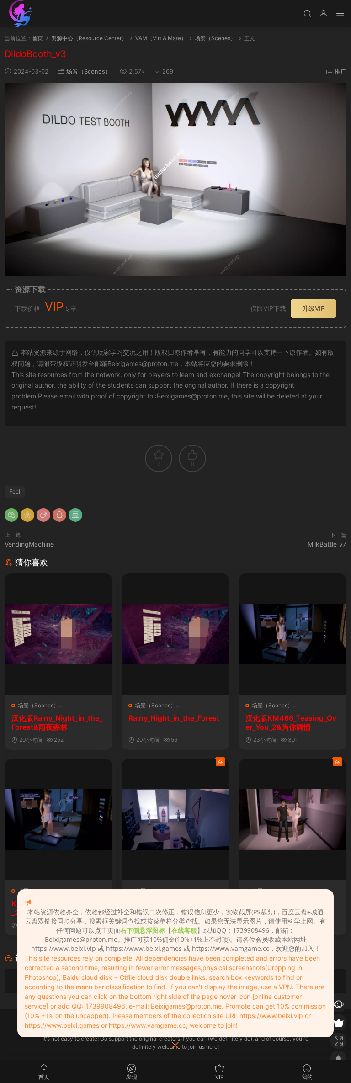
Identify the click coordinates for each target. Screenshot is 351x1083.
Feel (14, 491)
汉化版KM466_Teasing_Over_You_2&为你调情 (290, 722)
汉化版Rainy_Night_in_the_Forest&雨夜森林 (56, 722)
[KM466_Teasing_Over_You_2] (58, 819)
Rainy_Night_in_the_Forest (173, 717)
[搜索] (307, 13)
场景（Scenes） (88, 71)
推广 (340, 71)
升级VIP (313, 308)
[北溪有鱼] (20, 13)
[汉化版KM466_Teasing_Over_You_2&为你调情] (292, 634)
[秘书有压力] (292, 819)
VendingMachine (29, 544)
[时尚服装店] (175, 819)
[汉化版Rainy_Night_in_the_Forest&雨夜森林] (58, 634)
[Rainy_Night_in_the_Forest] (175, 634)
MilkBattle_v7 (327, 544)
